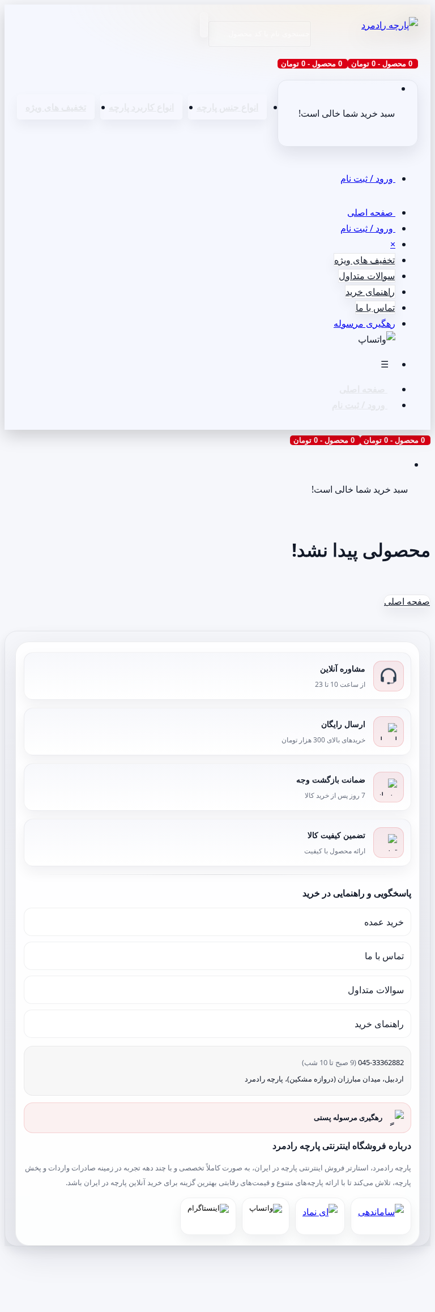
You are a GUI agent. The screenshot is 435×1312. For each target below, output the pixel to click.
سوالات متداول (367, 276)
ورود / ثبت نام (367, 178)
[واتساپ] (265, 1216)
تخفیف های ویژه (55, 107)
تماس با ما (375, 307)
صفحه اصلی (371, 212)
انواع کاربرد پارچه (141, 107)
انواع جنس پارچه (227, 107)
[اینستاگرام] (208, 1216)
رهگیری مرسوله (364, 323)
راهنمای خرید (370, 291)
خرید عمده (384, 922)
